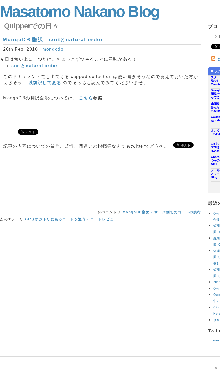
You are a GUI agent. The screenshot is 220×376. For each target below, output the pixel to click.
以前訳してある (44, 82)
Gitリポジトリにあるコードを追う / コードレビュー (71, 219)
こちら (86, 98)
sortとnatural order (34, 66)
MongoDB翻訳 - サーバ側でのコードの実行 (162, 212)
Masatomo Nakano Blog (79, 11)
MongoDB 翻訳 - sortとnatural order (53, 39)
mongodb (52, 49)
